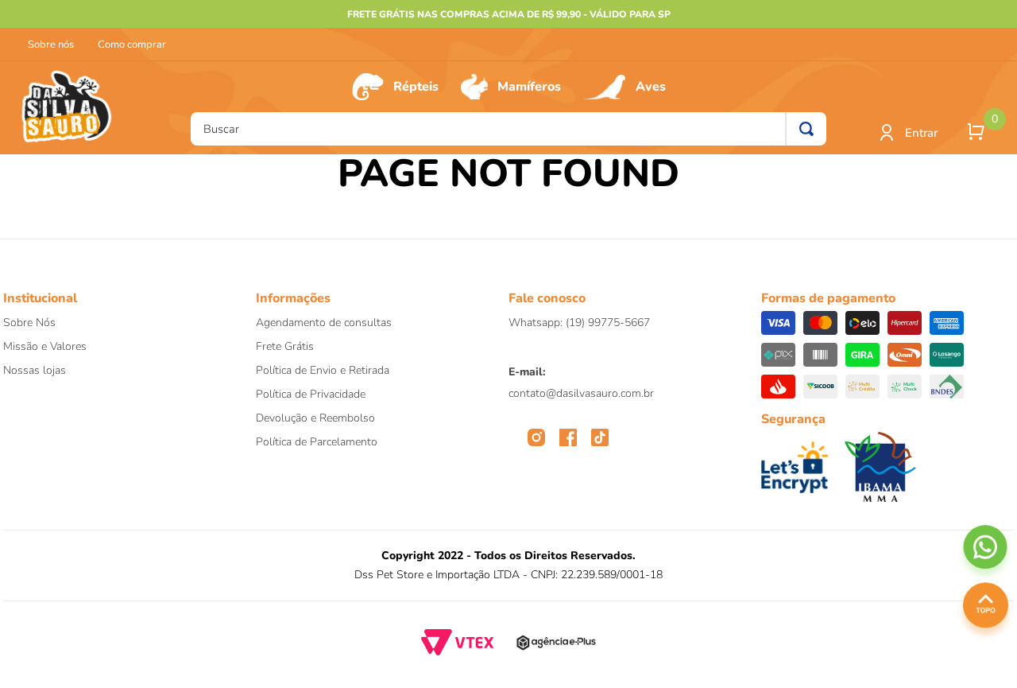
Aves (651, 86)
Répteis (416, 86)
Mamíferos (529, 86)
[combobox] (508, 129)
